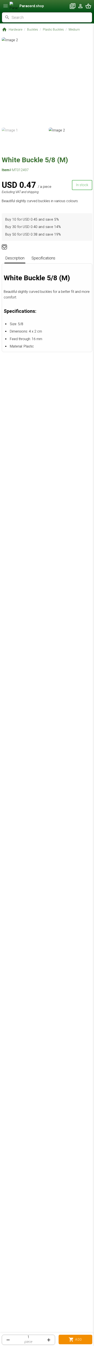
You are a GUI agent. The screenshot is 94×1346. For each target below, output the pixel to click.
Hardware (15, 29)
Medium (74, 29)
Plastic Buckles (53, 29)
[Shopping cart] (88, 6)
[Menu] (6, 6)
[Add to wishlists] (4, 246)
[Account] (80, 6)
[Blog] (73, 6)
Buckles (32, 29)
